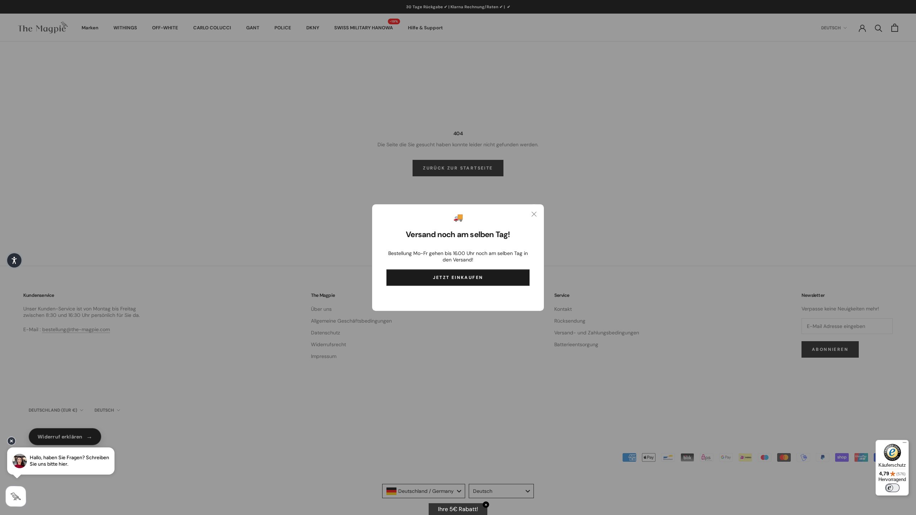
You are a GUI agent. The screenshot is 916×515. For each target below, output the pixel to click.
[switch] (892, 488)
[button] (14, 260)
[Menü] (904, 444)
